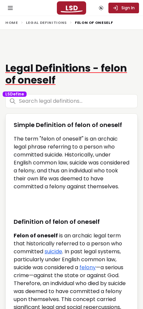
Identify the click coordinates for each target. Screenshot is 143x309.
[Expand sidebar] (10, 8)
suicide (53, 251)
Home (11, 22)
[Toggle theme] (101, 8)
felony (87, 267)
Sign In (128, 8)
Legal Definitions (46, 22)
